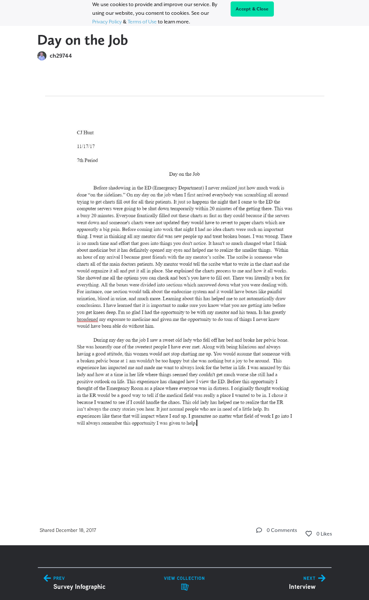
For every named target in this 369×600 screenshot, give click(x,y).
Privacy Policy (107, 21)
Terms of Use (142, 21)
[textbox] (185, 285)
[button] (259, 530)
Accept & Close (252, 9)
